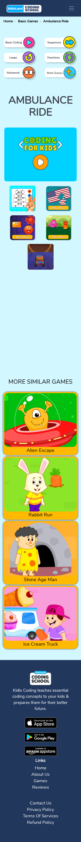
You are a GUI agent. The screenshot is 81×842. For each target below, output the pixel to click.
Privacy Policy (40, 809)
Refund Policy (40, 822)
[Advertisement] (40, 329)
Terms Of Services (40, 816)
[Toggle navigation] (71, 8)
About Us (40, 774)
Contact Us (40, 803)
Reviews (40, 787)
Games (40, 781)
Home (40, 768)
